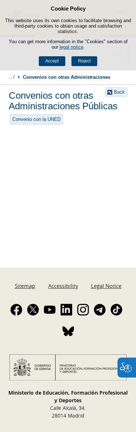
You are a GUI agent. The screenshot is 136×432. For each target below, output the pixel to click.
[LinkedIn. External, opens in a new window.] (66, 309)
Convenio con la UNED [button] (36, 119)
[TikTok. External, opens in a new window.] (116, 309)
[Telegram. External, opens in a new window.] (100, 309)
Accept (52, 61)
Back (119, 92)
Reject (84, 61)
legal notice (71, 47)
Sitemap (25, 285)
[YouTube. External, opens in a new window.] (49, 309)
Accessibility (63, 285)
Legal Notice (106, 285)
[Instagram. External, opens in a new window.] (83, 309)
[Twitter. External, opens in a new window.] (33, 309)
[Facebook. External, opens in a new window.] (16, 309)
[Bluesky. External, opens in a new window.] (68, 331)
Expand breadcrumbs (11, 77)
